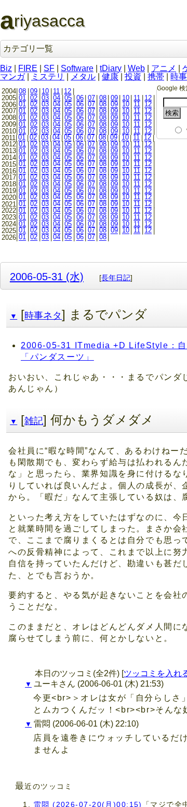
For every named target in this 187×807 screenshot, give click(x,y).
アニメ (163, 68)
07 (91, 98)
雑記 (33, 421)
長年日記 (115, 277)
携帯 (156, 76)
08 (22, 91)
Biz (6, 68)
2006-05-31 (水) (47, 276)
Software (77, 68)
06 (80, 98)
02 (33, 98)
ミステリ (47, 76)
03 (45, 98)
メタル (83, 76)
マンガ (12, 76)
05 (68, 98)
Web (136, 68)
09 (33, 91)
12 (67, 91)
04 (56, 98)
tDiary (111, 68)
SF (49, 68)
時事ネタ (43, 315)
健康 (110, 76)
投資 (133, 76)
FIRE (27, 68)
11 (56, 91)
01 (22, 98)
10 (45, 91)
